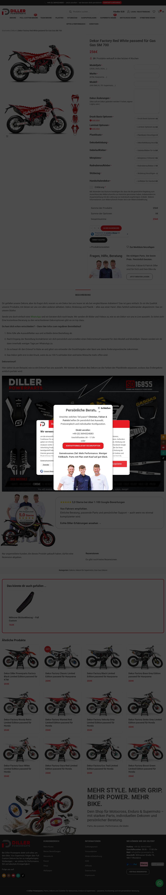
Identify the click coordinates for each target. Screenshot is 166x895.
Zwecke (46, 465)
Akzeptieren (116, 464)
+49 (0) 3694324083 (83, 433)
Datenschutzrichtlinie (48, 461)
